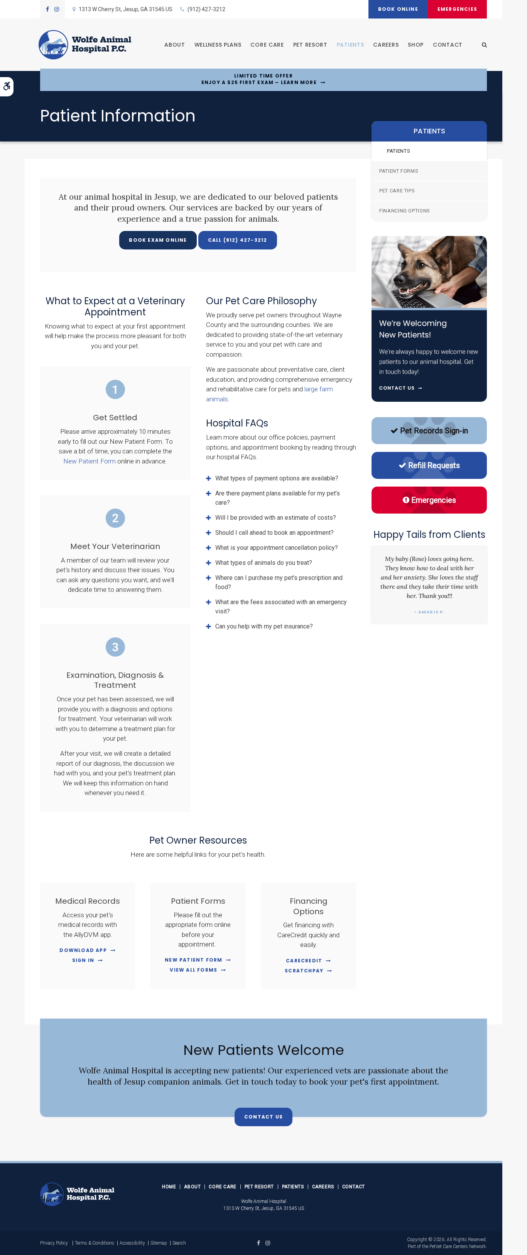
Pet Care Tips (397, 191)
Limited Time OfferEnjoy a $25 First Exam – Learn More (259, 79)
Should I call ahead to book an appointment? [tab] (274, 532)
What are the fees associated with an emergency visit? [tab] (281, 606)
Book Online (398, 9)
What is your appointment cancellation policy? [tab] (276, 547)
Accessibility (132, 1243)
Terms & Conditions (94, 1243)
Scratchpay (304, 970)
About (174, 45)
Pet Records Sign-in (434, 430)
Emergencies (457, 9)
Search (179, 1243)
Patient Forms (398, 171)
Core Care (267, 45)
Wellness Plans (218, 45)
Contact (448, 45)
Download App (82, 950)
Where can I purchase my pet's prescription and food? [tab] (279, 582)
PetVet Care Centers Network (457, 1246)
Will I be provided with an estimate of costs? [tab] (275, 517)
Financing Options (404, 211)
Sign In (83, 960)
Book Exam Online (158, 240)
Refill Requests (434, 465)
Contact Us (263, 1116)
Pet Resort (310, 45)
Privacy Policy (54, 1243)
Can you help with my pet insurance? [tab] (264, 626)
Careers (386, 45)
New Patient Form (89, 461)
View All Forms (193, 970)
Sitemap (158, 1243)
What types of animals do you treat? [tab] (263, 562)
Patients (350, 45)
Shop (416, 45)
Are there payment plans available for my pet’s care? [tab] (277, 498)
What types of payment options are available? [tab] (276, 478)
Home (169, 1186)
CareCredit (304, 960)
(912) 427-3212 (206, 9)
